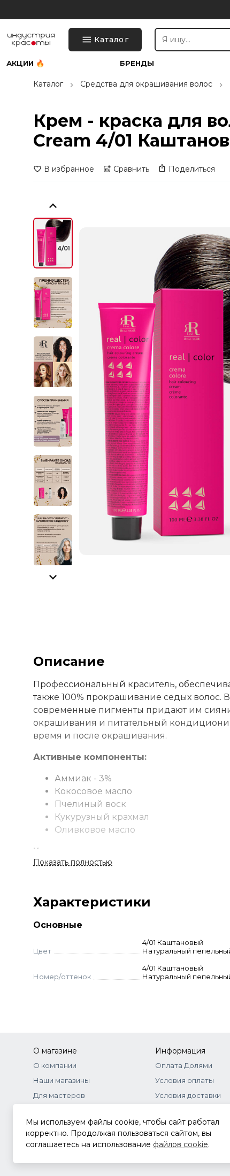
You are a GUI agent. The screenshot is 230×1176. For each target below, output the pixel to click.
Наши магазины (61, 1080)
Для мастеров (59, 1095)
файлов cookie (180, 1144)
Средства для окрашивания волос (146, 84)
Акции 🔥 (25, 63)
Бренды (137, 63)
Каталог (48, 84)
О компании (54, 1065)
